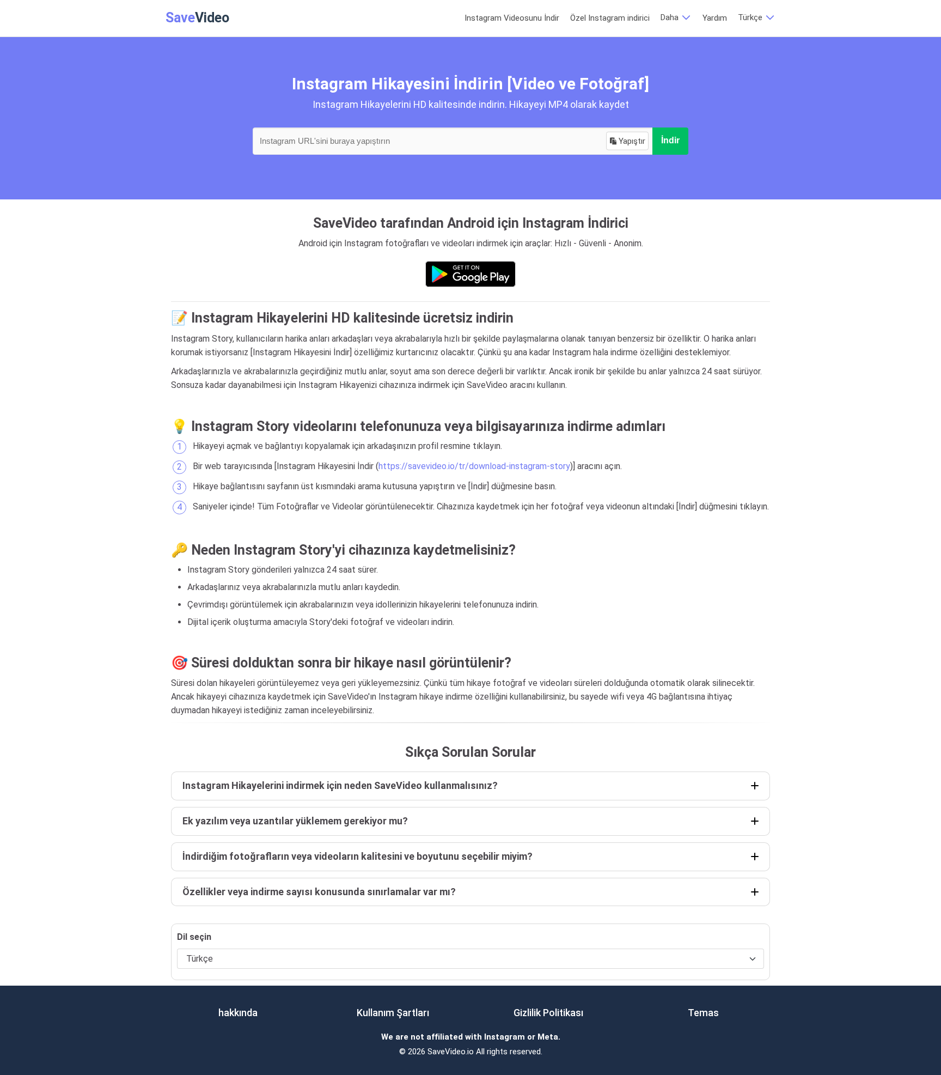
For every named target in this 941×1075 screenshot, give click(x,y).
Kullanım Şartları (393, 1012)
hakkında (238, 1012)
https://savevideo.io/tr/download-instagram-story (474, 466)
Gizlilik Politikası (548, 1012)
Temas (703, 1012)
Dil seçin (194, 937)
